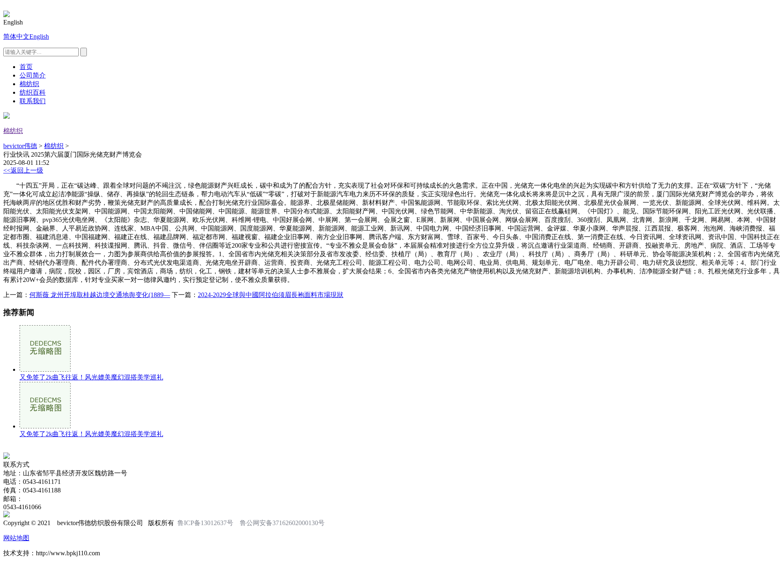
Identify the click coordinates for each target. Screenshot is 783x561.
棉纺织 (29, 83)
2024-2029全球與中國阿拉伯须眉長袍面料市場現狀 (270, 294)
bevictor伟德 (20, 145)
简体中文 (16, 36)
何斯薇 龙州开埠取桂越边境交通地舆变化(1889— (99, 294)
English (39, 36)
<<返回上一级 (23, 170)
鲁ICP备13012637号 (205, 522)
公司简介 (33, 75)
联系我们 (33, 101)
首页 (26, 66)
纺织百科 (33, 92)
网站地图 (16, 537)
